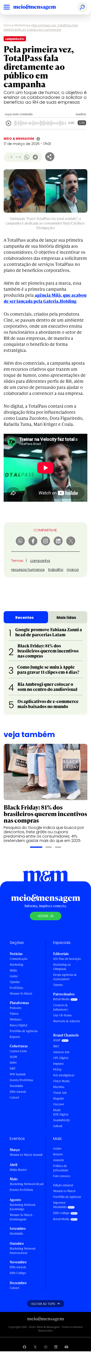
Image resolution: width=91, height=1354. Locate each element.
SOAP (56, 1040)
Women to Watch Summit (26, 1155)
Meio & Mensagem (19, 139)
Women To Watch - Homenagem (22, 1217)
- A (10, 157)
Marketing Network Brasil (26, 1184)
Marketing (21, 25)
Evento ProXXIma (21, 1080)
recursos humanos (28, 569)
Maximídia (16, 1086)
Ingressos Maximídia (59, 1205)
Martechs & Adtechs (66, 1021)
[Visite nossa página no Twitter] (35, 1347)
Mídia (13, 970)
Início (7, 25)
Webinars (16, 1019)
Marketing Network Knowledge (22, 1207)
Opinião (15, 982)
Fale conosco (61, 1176)
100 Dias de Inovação (67, 959)
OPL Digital (60, 1058)
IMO (56, 1046)
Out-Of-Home (62, 1015)
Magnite (58, 1098)
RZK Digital (60, 1114)
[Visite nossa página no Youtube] (66, 1347)
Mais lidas (66, 617)
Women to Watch (64, 1191)
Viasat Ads (60, 1093)
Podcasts (15, 1008)
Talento (58, 985)
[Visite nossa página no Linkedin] (55, 1347)
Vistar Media (61, 1081)
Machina (58, 1087)
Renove (58, 1154)
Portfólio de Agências (24, 1031)
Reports (15, 1037)
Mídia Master (18, 1170)
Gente (14, 976)
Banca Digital (18, 1025)
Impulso (58, 1064)
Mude (57, 1110)
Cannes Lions (18, 1051)
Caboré (14, 1097)
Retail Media (61, 999)
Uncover (58, 1104)
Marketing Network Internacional (22, 1250)
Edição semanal (63, 1185)
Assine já (45, 915)
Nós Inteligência (63, 1075)
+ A (18, 157)
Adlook (57, 1126)
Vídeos (14, 1014)
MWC (13, 1063)
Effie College (18, 1273)
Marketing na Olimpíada (62, 967)
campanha (40, 560)
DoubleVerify (61, 1120)
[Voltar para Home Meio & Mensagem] (40, 7)
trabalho (55, 569)
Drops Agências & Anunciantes (65, 977)
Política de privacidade (60, 1168)
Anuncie (58, 1160)
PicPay (57, 1069)
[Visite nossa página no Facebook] (24, 1347)
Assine (57, 1148)
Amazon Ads (61, 1052)
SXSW (13, 1057)
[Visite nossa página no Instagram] (45, 1347)
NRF (13, 1068)
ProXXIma (16, 988)
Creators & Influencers (60, 1007)
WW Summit (18, 1074)
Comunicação (18, 959)
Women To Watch (21, 994)
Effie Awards (18, 1092)
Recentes (24, 617)
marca (73, 569)
